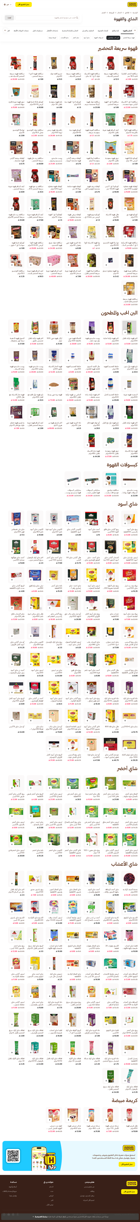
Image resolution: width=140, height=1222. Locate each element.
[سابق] (134, 30)
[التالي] (5, 30)
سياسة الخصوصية (41, 1217)
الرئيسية (135, 12)
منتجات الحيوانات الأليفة (21, 31)
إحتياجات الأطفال (52, 31)
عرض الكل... (49, 1205)
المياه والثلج (115, 31)
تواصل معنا (13, 1196)
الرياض (51, 1196)
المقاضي (127, 12)
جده (52, 1191)
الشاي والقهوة (127, 31)
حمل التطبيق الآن (23, 4)
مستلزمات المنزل (38, 31)
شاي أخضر (76, 37)
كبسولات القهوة (98, 37)
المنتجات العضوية (103, 31)
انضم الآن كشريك (88, 1200)
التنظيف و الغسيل (88, 31)
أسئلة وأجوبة (13, 1187)
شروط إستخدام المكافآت (9, 1191)
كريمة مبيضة (52, 37)
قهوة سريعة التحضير (128, 37)
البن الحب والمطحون (113, 37)
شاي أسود (87, 37)
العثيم (104, 12)
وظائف (92, 1191)
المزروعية (111, 12)
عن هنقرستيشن (89, 1187)
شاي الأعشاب (65, 37)
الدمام (120, 12)
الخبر (52, 1200)
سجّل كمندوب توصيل (87, 1196)
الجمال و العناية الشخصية (70, 31)
